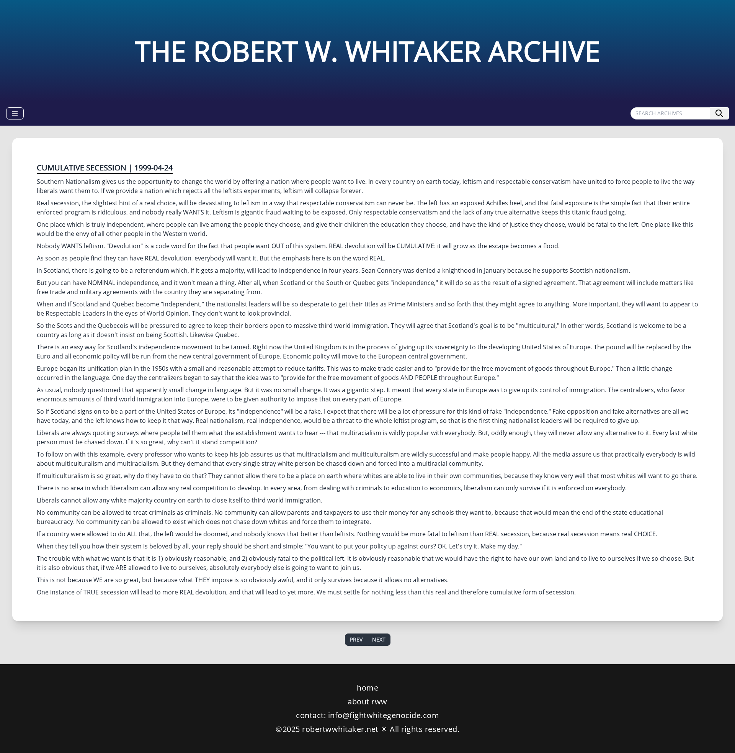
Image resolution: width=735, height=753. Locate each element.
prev (356, 639)
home (367, 688)
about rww (367, 701)
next (378, 639)
